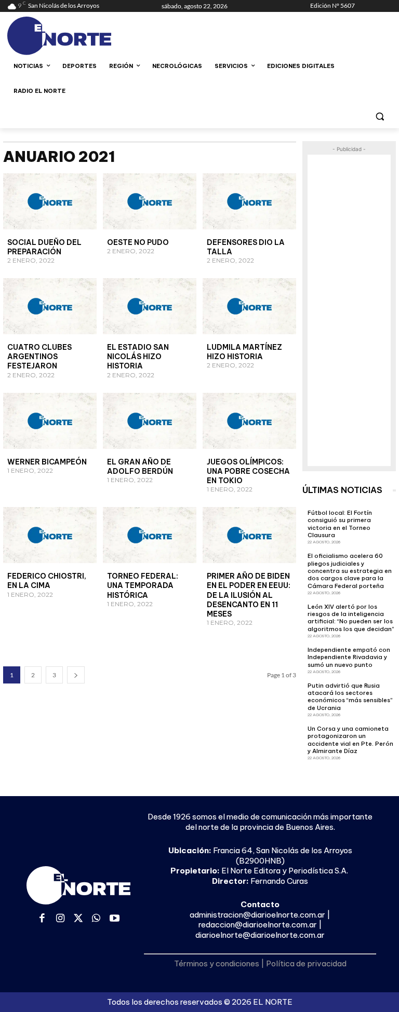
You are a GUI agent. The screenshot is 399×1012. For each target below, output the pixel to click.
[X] (78, 918)
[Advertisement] (349, 310)
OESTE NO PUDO (138, 242)
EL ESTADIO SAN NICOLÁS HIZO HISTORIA (138, 357)
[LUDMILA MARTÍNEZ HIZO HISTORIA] (249, 306)
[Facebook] (42, 918)
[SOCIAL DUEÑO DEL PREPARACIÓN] (50, 201)
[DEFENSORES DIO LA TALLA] (249, 201)
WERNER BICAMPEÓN (47, 462)
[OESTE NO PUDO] (149, 201)
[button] (379, 116)
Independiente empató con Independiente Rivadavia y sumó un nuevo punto (349, 657)
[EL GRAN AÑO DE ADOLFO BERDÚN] (149, 421)
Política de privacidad (306, 963)
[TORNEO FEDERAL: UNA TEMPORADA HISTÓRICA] (149, 535)
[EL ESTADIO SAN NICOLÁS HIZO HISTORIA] (149, 306)
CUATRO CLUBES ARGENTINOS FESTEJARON (39, 357)
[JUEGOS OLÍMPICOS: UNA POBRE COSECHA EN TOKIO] (249, 421)
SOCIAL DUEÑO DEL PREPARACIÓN (44, 247)
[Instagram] (60, 918)
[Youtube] (114, 918)
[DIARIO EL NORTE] (78, 36)
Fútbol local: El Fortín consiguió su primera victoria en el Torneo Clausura (340, 524)
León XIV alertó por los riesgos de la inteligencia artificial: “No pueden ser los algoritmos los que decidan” (351, 618)
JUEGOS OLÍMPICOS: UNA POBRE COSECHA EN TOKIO (248, 471)
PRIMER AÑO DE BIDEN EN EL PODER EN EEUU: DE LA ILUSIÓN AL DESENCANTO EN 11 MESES (248, 595)
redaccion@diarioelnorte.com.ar (257, 924)
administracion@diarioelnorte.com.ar (257, 915)
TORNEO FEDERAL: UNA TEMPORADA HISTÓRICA (142, 585)
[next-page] (76, 674)
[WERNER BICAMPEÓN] (50, 421)
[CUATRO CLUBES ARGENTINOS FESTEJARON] (50, 306)
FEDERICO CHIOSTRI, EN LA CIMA (46, 580)
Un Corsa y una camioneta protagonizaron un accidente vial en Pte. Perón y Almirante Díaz (350, 740)
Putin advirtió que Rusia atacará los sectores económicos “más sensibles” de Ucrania (350, 697)
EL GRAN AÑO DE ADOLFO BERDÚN (140, 466)
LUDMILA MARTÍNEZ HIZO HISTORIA (244, 352)
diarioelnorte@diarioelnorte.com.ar (260, 935)
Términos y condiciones (216, 963)
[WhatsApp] (96, 918)
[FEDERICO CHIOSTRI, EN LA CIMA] (50, 535)
